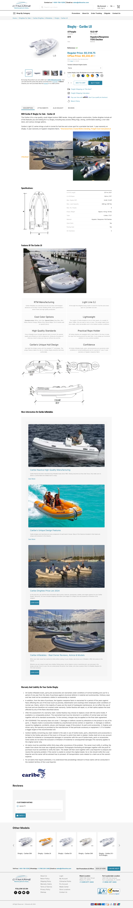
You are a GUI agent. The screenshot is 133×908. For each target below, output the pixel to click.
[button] (94, 56)
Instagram (27, 892)
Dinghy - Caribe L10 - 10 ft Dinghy (86, 854)
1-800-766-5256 (59, 2)
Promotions (76, 13)
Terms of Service (46, 887)
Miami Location (85, 876)
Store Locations (64, 889)
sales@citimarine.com (81, 2)
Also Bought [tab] (58, 108)
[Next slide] (64, 73)
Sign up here (101, 868)
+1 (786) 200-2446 (44, 868)
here (71, 61)
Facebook (15, 892)
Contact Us (116, 13)
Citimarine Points (65, 881)
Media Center (64, 887)
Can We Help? (114, 868)
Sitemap (43, 892)
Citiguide (107, 13)
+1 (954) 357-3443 (109, 882)
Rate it (20, 816)
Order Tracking (96, 13)
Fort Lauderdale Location (111, 876)
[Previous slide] (23, 73)
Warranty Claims (46, 884)
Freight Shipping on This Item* (81, 89)
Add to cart (80, 83)
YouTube (23, 892)
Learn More (35, 602)
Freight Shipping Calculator (80, 93)
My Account (63, 878)
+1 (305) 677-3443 (87, 882)
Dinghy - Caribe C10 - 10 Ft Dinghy (106, 854)
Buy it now (95, 83)
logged (46, 83)
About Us (85, 13)
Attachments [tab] (42, 108)
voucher (55, 81)
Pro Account (63, 884)
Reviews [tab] (71, 108)
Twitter (19, 892)
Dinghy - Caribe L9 (24, 853)
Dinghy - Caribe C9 (44, 853)
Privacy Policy (45, 889)
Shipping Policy (45, 881)
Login (61, 876)
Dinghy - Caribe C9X (65, 853)
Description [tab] (28, 108)
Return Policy (75, 101)
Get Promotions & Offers (85, 869)
